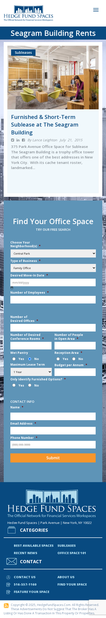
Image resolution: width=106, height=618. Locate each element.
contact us (24, 577)
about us (65, 577)
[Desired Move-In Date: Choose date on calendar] (12, 287)
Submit (53, 457)
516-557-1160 (25, 584)
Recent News (25, 553)
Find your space (72, 584)
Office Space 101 (71, 553)
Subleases (66, 545)
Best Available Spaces (33, 545)
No (36, 359)
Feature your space (31, 591)
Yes (21, 359)
